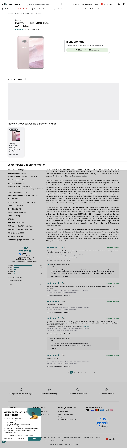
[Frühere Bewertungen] (68, 372)
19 (94, 372)
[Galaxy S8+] (16, 136)
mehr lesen (86, 326)
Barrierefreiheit (88, 437)
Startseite (10, 14)
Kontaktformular (63, 411)
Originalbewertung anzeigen (54, 260)
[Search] (61, 4)
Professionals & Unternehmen (67, 419)
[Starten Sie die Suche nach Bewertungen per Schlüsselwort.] (40, 285)
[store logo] (11, 4)
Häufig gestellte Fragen (65, 414)
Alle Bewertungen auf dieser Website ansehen (24, 261)
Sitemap (98, 437)
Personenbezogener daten (72, 437)
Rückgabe (61, 417)
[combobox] (43, 4)
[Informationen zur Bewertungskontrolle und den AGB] (33, 257)
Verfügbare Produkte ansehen (87, 50)
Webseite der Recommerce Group (55, 441)
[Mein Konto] (119, 4)
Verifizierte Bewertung (113, 247)
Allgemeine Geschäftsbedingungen (50, 437)
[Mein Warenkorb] (124, 4)
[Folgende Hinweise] (98, 372)
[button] (108, 4)
